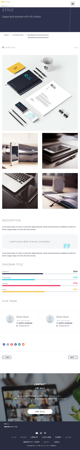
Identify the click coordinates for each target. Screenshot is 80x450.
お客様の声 (34, 437)
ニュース (68, 437)
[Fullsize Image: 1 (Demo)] (60, 151)
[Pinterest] (11, 344)
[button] (73, 4)
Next (72, 357)
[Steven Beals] (20, 321)
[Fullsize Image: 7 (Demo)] (60, 191)
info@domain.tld (24, 326)
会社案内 (58, 437)
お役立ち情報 (46, 437)
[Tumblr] (15, 344)
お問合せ (57, 442)
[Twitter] (8, 344)
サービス (23, 437)
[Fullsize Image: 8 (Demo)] (20, 151)
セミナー (47, 442)
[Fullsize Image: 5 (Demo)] (20, 191)
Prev (8, 357)
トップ (14, 437)
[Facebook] (4, 344)
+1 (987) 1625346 (24, 323)
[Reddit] (23, 344)
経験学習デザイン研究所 (31, 442)
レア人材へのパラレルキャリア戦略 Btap (45, 445)
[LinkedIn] (19, 344)
